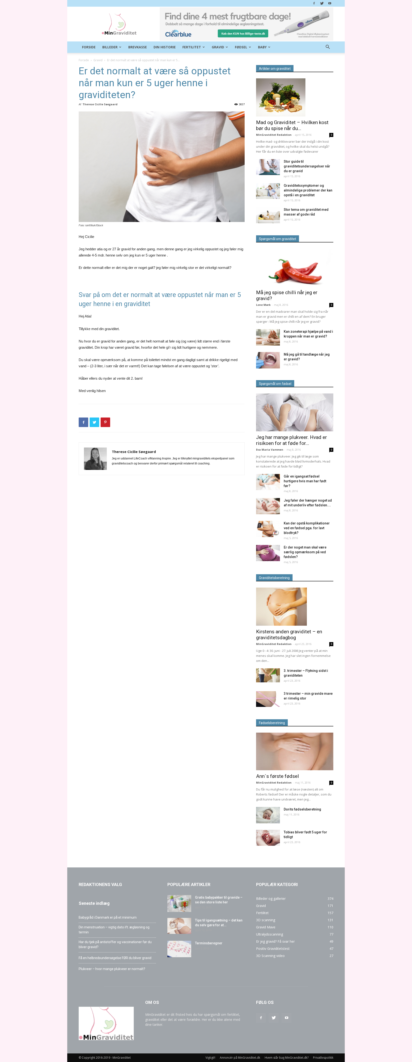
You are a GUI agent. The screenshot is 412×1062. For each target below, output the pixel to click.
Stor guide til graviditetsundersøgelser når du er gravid (307, 166)
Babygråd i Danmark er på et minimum (108, 917)
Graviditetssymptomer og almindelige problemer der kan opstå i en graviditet (308, 190)
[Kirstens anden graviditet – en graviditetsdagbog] (294, 607)
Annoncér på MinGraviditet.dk (240, 1058)
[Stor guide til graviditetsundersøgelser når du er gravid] (268, 167)
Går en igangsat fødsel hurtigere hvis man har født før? (305, 481)
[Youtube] (329, 3)
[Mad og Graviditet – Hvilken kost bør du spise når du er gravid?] (294, 97)
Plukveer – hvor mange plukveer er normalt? (112, 969)
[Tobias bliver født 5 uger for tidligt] (268, 838)
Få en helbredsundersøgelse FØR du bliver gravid (115, 958)
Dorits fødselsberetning (302, 809)
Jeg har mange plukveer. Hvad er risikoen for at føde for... (291, 440)
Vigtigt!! (210, 1058)
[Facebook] (314, 3)
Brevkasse (137, 47)
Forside (89, 47)
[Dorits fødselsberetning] (268, 815)
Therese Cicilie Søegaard (100, 104)
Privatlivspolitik (323, 1058)
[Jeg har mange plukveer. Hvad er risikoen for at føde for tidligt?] (294, 412)
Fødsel (241, 47)
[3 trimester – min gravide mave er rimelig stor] (268, 699)
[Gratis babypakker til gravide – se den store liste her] (179, 903)
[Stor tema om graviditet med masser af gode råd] (268, 215)
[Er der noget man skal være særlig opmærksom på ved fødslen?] (268, 553)
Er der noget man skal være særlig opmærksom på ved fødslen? (305, 552)
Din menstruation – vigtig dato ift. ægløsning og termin (114, 929)
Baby (262, 47)
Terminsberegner (208, 943)
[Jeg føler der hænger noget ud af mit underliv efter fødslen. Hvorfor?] (268, 506)
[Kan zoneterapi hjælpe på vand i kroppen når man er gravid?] (268, 337)
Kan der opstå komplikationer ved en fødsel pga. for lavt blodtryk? (307, 528)
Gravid (218, 47)
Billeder (110, 47)
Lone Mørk (263, 305)
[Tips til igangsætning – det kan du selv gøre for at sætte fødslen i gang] (179, 926)
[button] (327, 47)
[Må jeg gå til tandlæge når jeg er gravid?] (268, 360)
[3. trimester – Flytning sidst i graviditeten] (268, 675)
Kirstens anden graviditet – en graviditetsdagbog (289, 634)
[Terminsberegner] (179, 949)
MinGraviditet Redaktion (274, 134)
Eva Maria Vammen (269, 449)
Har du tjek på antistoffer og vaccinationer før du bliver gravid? (115, 944)
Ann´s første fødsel (277, 776)
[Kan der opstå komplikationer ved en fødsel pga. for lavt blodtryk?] (268, 529)
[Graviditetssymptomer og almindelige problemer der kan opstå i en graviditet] (268, 191)
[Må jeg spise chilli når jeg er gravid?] (294, 268)
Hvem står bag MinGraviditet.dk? (287, 1058)
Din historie (165, 47)
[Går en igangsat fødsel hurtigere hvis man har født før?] (268, 482)
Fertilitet (191, 47)
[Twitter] (321, 3)
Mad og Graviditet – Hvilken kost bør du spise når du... (292, 125)
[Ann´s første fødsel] (294, 751)
